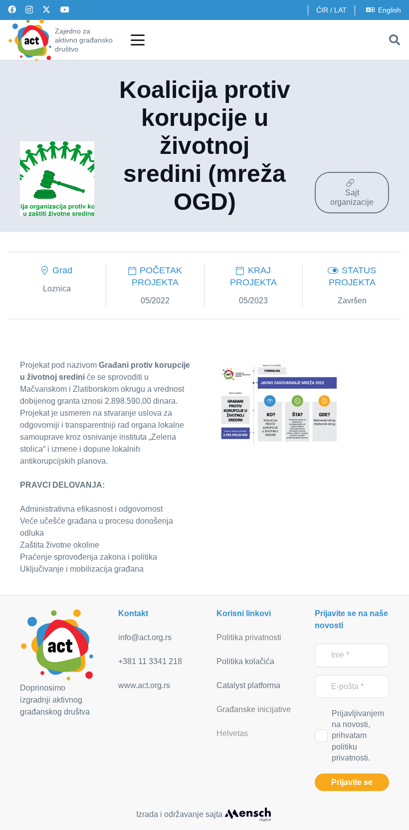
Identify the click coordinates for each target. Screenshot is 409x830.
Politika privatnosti (248, 637)
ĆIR (322, 10)
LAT (340, 10)
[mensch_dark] (248, 814)
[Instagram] (29, 9)
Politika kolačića (245, 661)
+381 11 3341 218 (150, 661)
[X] (46, 9)
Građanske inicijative (253, 709)
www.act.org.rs (144, 685)
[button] (137, 40)
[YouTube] (64, 9)
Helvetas (232, 733)
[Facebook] (12, 9)
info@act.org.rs (145, 637)
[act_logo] (30, 40)
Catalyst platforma (248, 685)
